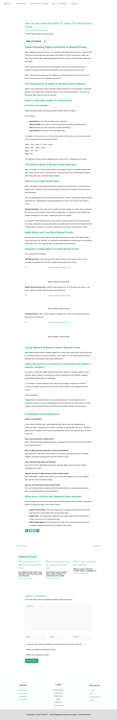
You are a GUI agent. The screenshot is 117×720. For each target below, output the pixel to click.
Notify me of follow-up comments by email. (41, 649)
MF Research (34, 3)
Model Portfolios (21, 3)
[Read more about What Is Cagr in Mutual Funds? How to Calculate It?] (86, 563)
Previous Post (20, 546)
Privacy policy (58, 693)
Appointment (23, 696)
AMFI (58, 699)
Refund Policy (58, 696)
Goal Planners (62, 3)
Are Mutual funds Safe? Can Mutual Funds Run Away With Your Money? (31, 574)
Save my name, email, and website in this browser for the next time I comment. (55, 644)
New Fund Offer (22, 699)
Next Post (97, 546)
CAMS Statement (95, 697)
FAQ (91, 694)
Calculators (45, 3)
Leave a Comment (31, 30)
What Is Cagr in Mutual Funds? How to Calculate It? (84, 570)
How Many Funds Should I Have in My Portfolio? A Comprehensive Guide (56, 574)
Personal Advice (22, 693)
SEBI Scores (58, 702)
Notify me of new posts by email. (38, 655)
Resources (74, 3)
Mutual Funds (43, 30)
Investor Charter (58, 705)
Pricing (53, 3)
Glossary (92, 700)
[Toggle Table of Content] (44, 41)
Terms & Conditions (58, 690)
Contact (92, 690)
